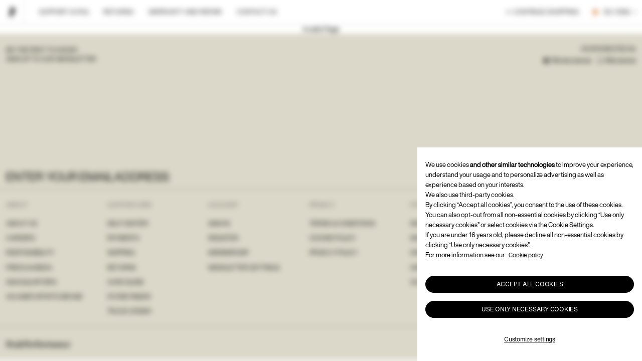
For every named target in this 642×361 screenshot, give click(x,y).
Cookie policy (526, 255)
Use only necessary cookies (530, 309)
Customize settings (529, 339)
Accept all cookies (530, 284)
